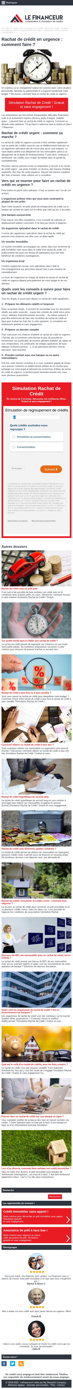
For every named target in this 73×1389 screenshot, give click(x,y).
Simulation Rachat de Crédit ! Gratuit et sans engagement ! (36, 105)
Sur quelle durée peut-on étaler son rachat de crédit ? (30, 640)
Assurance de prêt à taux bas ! (25, 1230)
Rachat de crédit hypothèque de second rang (25, 797)
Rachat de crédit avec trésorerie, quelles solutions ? (29, 848)
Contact (61, 1385)
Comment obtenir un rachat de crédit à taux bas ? (28, 744)
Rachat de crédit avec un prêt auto (19, 588)
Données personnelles (38, 1385)
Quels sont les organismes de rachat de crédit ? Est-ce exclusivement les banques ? (30, 1011)
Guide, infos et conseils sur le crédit (28, 28)
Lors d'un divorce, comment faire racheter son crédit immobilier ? (36, 1168)
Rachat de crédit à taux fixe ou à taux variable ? (26, 693)
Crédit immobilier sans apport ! (25, 1211)
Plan (53, 1385)
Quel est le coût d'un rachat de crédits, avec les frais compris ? (35, 1064)
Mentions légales (16, 1385)
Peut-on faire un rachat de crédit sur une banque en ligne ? (33, 1116)
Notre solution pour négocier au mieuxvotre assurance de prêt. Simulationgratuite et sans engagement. (21, 1238)
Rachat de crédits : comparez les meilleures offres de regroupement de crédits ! (35, 29)
